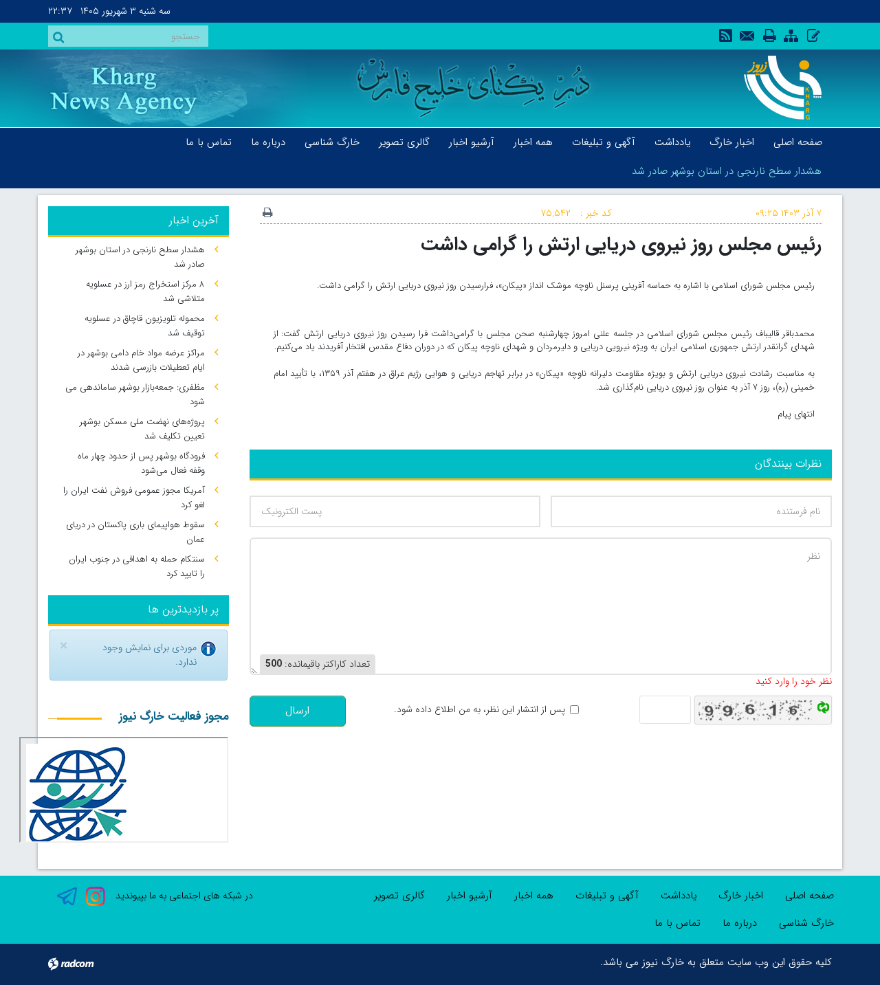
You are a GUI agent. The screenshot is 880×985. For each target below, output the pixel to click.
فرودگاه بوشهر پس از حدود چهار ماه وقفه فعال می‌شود (141, 463)
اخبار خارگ (740, 895)
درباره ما (740, 923)
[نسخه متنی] (267, 213)
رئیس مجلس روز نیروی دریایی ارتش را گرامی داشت (621, 244)
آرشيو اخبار (469, 895)
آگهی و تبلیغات (607, 895)
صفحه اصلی (809, 895)
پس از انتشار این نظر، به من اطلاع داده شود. (479, 709)
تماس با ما (677, 923)
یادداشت (678, 895)
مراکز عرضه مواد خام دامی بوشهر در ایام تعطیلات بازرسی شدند (141, 360)
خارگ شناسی (806, 923)
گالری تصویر (399, 895)
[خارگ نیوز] (775, 87)
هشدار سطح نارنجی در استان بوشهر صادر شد (727, 171)
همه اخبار (533, 895)
